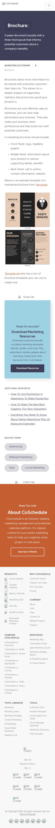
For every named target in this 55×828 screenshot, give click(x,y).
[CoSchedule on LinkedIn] (27, 821)
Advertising (15, 446)
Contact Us (35, 617)
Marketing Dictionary (17, 66)
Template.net (12, 273)
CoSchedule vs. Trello (14, 682)
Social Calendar (16, 579)
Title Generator (37, 734)
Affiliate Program (37, 621)
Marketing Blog (37, 640)
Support (33, 625)
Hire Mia (13, 606)
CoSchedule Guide (38, 644)
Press (32, 613)
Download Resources (27, 368)
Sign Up (27, 760)
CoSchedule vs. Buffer (15, 650)
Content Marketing (13, 720)
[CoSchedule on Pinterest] (33, 821)
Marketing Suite (16, 600)
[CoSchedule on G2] (11, 821)
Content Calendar (13, 586)
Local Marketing (34, 468)
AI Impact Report (37, 663)
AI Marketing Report (39, 659)
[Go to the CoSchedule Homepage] (27, 751)
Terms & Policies (27, 814)
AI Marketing (10, 724)
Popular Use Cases (38, 583)
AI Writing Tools (37, 708)
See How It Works (27, 552)
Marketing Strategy (13, 716)
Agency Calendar (17, 594)
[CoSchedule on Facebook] (16, 821)
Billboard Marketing (20, 457)
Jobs (32, 609)
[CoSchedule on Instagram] (38, 821)
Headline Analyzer (38, 712)
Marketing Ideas (12, 712)
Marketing (9, 708)
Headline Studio (16, 612)
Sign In (27, 768)
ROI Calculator (36, 587)
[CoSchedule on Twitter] (22, 821)
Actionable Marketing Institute (14, 621)
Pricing (33, 591)
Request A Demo (27, 764)
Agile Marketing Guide (40, 648)
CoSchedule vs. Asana (15, 686)
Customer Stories (38, 579)
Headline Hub (11, 735)
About (32, 604)
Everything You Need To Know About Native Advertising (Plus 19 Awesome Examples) (30, 419)
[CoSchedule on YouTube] (44, 821)
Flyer (12, 468)
